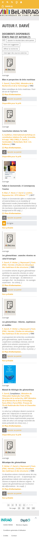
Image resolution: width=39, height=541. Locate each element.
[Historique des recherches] (17, 2)
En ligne (10, 223)
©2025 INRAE (8, 525)
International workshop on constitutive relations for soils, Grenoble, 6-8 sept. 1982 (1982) (19, 137)
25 (19, 508)
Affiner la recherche (11, 49)
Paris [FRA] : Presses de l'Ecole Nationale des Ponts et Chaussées (19, 404)
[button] (4, 99)
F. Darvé (5, 83)
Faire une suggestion (11, 45)
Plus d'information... (13, 94)
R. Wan (5, 193)
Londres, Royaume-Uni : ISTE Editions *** (17, 194)
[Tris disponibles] (4, 40)
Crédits (5, 535)
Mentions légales (22, 525)
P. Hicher (14, 262)
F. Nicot (12, 193)
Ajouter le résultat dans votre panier (21, 40)
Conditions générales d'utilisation (14, 530)
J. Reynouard (24, 262)
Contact (14, 535)
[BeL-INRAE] (19, 12)
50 (23, 508)
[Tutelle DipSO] (29, 520)
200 (33, 508)
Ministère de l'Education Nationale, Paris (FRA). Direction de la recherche (17, 395)
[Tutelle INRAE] (10, 520)
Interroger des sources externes (15, 53)
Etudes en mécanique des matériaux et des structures (18, 266)
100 (28, 508)
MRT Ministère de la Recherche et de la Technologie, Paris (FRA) (19, 400)
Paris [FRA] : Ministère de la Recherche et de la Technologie (17, 84)
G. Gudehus (7, 135)
